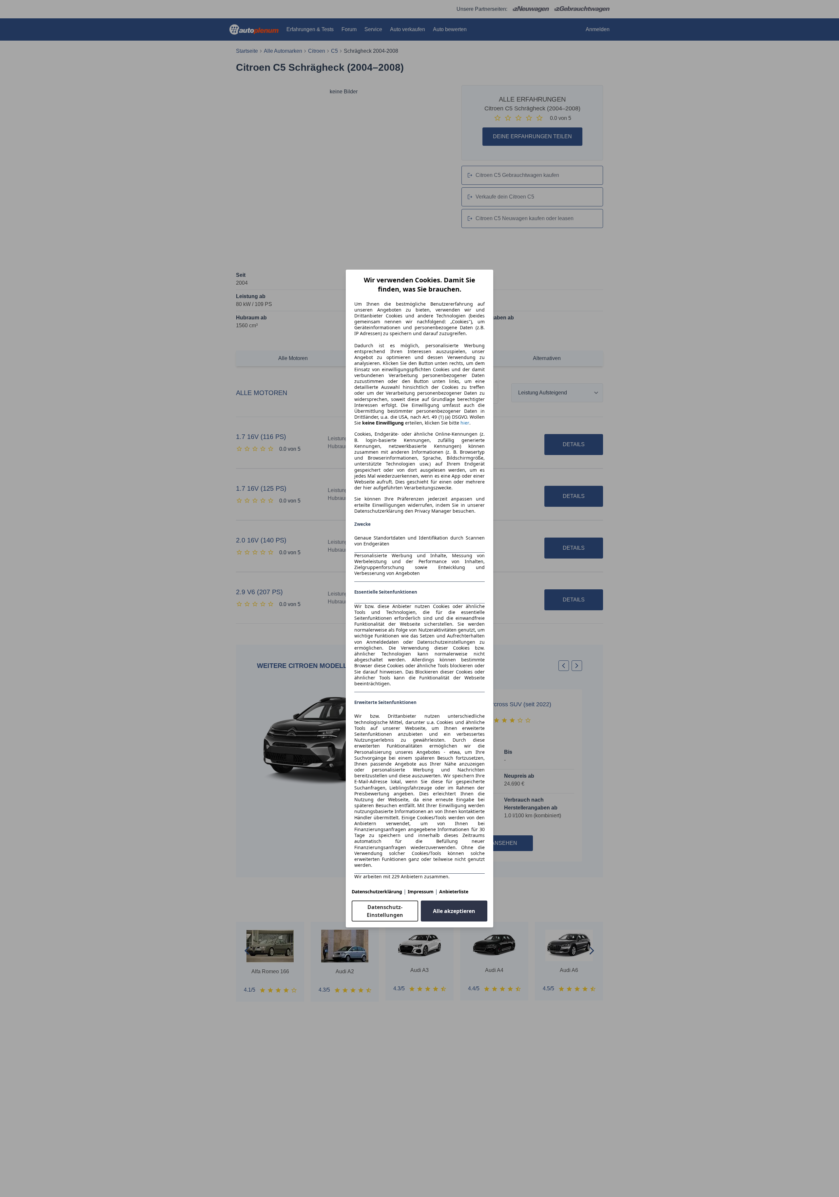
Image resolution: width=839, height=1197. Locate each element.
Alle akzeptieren (454, 911)
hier (464, 423)
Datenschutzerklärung (377, 891)
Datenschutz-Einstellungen (385, 911)
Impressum (421, 891)
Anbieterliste (453, 891)
